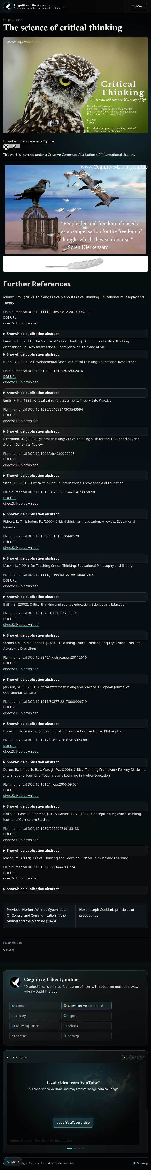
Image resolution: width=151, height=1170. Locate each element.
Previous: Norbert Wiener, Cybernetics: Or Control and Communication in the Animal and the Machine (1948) (37, 915)
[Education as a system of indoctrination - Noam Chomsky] (75, 1148)
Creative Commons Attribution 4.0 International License (91, 154)
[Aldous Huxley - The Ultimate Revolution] (69, 1148)
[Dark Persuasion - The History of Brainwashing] (83, 1148)
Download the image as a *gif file (28, 141)
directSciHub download (21, 323)
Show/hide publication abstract (33, 333)
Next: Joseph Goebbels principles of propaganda (106, 912)
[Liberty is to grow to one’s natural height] (79, 1148)
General (8, 949)
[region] (75, 209)
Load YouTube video (73, 1122)
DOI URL (9, 317)
